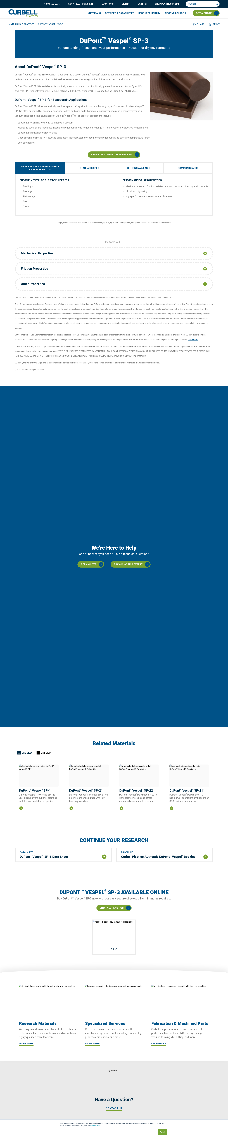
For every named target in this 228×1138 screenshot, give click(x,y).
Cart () (142, 4)
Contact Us (114, 1108)
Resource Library (149, 13)
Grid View (27, 753)
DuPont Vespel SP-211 (187, 790)
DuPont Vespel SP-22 (136, 790)
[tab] (40, 168)
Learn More (26, 1043)
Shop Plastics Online (167, 4)
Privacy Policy (95, 1126)
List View (46, 753)
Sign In (125, 4)
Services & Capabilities (119, 13)
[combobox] (201, 4)
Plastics (29, 24)
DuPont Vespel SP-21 (86, 790)
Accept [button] (162, 1132)
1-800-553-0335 (52, 4)
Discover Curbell (175, 13)
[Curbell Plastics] (23, 13)
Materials (94, 13)
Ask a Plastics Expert (80, 4)
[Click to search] (217, 4)
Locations (107, 4)
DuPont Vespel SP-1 (35, 790)
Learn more (193, 340)
